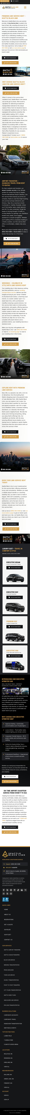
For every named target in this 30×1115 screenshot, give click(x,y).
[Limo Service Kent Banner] (15, 67)
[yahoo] (25, 890)
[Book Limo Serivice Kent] (15, 534)
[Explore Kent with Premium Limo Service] (15, 442)
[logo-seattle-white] (14, 851)
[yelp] (7, 893)
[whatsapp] (3, 893)
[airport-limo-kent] (15, 249)
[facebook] (3, 890)
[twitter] (7, 890)
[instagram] (11, 890)
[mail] (11, 893)
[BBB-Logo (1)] (5, 898)
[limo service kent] (15, 146)
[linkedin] (21, 890)
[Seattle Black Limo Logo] (10, 6)
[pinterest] (14, 890)
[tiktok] (18, 890)
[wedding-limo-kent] (15, 350)
